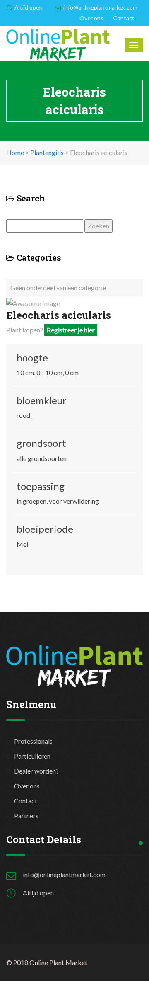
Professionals (33, 741)
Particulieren (32, 756)
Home (15, 152)
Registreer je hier (71, 330)
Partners (26, 816)
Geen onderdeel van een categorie (58, 287)
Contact (124, 18)
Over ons (91, 18)
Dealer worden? (36, 771)
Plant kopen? (50, 330)
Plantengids (47, 152)
